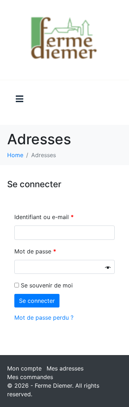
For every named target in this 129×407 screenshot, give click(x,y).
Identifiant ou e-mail (44, 217)
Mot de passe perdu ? (43, 317)
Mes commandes (30, 377)
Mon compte (24, 368)
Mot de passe (35, 251)
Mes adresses (65, 368)
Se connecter (37, 300)
